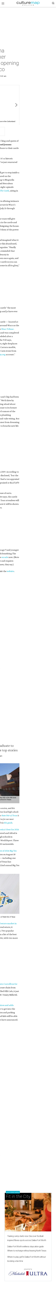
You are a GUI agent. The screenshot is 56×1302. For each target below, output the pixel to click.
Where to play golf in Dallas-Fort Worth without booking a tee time (26, 1259)
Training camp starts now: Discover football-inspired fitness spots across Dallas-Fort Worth (26, 1238)
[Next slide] (16, 105)
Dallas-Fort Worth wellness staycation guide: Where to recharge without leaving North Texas (26, 1248)
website (10, 571)
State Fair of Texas (9, 815)
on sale (4, 557)
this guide (8, 822)
